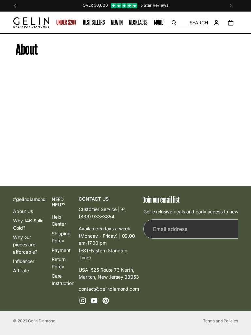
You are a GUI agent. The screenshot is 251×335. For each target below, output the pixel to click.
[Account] (216, 22)
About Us (23, 211)
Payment (61, 250)
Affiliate (21, 270)
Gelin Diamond (41, 320)
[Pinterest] (105, 300)
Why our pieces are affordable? (25, 244)
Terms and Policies (220, 320)
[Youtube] (94, 300)
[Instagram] (83, 300)
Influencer (23, 261)
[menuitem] (158, 22)
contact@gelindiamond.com (109, 288)
